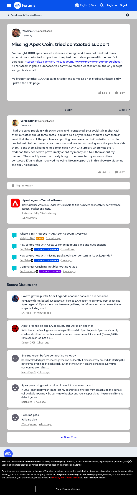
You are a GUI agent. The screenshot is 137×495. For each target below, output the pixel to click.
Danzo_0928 (28, 342)
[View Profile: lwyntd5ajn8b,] (15, 358)
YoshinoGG (28, 31)
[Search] (102, 5)
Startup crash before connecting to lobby (48, 355)
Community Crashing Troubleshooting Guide (48, 266)
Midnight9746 (27, 238)
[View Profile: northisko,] (15, 387)
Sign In (124, 5)
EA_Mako (25, 249)
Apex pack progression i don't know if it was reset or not (57, 385)
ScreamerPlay (29, 120)
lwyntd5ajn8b (28, 372)
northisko (26, 402)
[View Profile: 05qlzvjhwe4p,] (15, 417)
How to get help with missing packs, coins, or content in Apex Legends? (66, 255)
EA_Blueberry (27, 271)
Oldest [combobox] (124, 110)
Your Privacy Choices (68, 489)
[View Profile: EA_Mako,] (15, 298)
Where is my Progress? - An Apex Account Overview (53, 233)
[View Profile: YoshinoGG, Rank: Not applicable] (16, 33)
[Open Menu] (127, 14)
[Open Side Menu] (9, 5)
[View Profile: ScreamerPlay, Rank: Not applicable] (15, 123)
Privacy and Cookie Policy (65, 477)
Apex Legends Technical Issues (26, 15)
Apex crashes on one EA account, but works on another (57, 326)
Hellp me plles (30, 415)
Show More (70, 437)
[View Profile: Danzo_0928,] (15, 328)
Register (112, 5)
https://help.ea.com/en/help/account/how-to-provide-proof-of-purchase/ (73, 61)
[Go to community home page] (25, 5)
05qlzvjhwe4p (29, 424)
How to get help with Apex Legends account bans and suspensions (63, 245)
